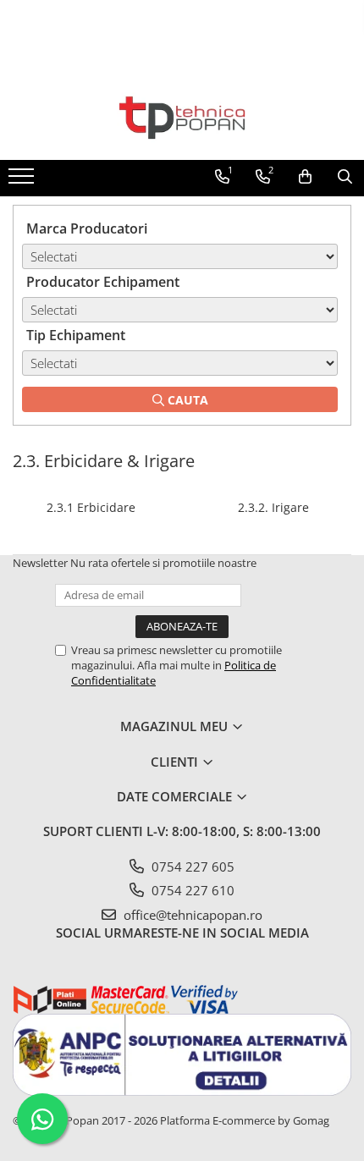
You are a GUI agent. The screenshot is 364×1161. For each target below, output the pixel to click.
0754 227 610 (191, 890)
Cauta (186, 400)
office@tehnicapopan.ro (191, 914)
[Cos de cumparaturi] (305, 177)
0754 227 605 (191, 866)
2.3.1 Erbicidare (91, 507)
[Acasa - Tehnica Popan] (182, 117)
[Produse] (23, 181)
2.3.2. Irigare (273, 507)
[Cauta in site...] (345, 177)
